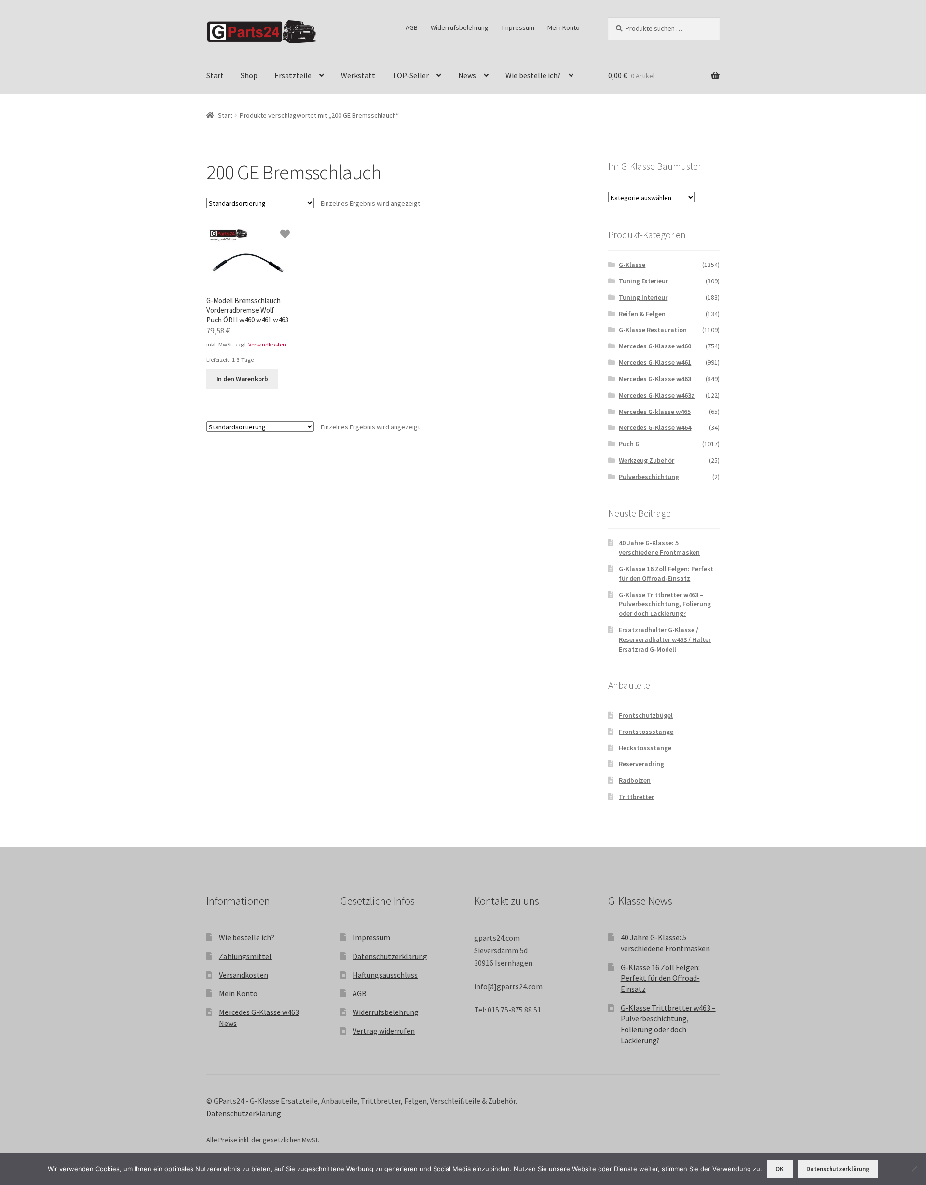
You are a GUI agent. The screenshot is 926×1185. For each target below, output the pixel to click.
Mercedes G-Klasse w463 (655, 378)
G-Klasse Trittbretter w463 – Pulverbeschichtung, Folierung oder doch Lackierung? (665, 604)
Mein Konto (563, 27)
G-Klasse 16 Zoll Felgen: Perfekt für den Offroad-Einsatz (666, 573)
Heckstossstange (645, 748)
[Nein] (914, 1168)
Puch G (629, 443)
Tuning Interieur (643, 297)
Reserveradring (641, 763)
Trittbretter (636, 796)
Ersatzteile (293, 75)
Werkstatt (358, 75)
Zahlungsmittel (245, 956)
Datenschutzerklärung (390, 956)
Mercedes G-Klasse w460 (655, 346)
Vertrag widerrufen (384, 1031)
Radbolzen (635, 780)
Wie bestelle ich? (533, 75)
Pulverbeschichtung (649, 476)
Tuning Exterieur (643, 281)
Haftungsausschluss (385, 975)
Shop (249, 75)
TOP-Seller (410, 75)
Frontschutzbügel (646, 715)
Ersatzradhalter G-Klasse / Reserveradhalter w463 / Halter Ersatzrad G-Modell (665, 639)
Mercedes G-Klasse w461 (655, 362)
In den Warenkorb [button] (242, 378)
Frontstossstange (646, 731)
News (467, 75)
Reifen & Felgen (642, 313)
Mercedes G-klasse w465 (655, 411)
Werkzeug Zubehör (646, 460)
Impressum (518, 27)
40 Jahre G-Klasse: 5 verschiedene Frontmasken (659, 547)
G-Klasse (632, 264)
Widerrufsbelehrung (460, 27)
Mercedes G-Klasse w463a (657, 395)
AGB (412, 27)
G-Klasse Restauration (653, 329)
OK (780, 1169)
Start (215, 75)
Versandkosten (267, 344)
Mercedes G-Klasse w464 (655, 427)
